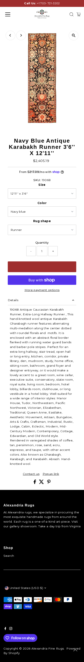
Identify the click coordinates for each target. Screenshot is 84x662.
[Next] (21, 35)
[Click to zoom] (73, 35)
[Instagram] (10, 629)
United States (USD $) (26, 588)
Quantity (42, 242)
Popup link (51, 474)
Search (8, 555)
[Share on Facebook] (35, 483)
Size (41, 184)
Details (13, 300)
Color (42, 203)
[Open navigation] (11, 14)
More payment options (42, 290)
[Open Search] (71, 14)
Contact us (31, 474)
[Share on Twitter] (42, 483)
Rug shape (42, 221)
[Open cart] (79, 14)
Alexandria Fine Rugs (47, 648)
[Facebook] (5, 629)
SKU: (37, 180)
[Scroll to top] (75, 650)
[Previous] (10, 35)
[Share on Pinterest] (49, 483)
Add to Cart (42, 266)
